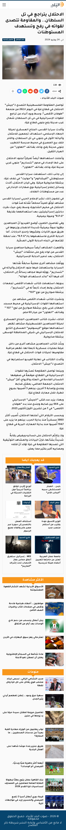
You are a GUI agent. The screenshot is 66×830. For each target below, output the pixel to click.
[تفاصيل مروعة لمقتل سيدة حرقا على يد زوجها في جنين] (54, 718)
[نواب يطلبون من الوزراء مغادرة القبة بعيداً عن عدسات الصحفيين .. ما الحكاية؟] (54, 734)
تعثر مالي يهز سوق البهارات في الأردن (23, 637)
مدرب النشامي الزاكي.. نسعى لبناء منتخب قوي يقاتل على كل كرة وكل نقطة (24, 682)
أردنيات (26, 503)
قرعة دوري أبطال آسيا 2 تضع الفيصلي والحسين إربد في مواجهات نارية (24, 800)
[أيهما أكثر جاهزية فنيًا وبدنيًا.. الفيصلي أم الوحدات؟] (54, 768)
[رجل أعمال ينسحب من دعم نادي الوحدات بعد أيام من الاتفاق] (54, 626)
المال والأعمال (23, 468)
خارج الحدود (54, 468)
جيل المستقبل (52, 538)
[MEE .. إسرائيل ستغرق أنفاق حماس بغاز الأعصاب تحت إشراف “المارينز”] (18, 545)
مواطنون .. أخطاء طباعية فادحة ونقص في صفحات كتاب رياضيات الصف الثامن (25, 607)
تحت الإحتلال (20, 39)
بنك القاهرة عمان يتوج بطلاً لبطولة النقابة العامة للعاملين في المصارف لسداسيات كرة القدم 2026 (24, 783)
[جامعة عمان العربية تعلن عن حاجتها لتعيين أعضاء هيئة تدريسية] (47, 545)
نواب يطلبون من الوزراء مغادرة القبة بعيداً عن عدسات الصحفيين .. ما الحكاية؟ (24, 732)
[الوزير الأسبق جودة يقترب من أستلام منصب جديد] (47, 510)
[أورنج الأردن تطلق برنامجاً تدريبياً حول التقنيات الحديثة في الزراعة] (18, 474)
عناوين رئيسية (8, 39)
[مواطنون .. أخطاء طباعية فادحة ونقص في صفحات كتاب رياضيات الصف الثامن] (54, 609)
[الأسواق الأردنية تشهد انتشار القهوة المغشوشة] (54, 592)
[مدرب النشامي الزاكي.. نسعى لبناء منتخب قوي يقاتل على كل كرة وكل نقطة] (54, 684)
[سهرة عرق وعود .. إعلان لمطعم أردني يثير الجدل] (54, 701)
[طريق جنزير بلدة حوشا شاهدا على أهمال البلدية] (54, 751)
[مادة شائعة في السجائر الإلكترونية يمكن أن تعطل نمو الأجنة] (54, 659)
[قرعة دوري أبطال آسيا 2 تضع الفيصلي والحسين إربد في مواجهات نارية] (54, 802)
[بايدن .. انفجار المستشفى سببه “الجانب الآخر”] (47, 474)
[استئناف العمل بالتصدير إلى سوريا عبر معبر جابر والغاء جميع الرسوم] (18, 510)
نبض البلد (54, 503)
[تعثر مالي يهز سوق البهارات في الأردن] (54, 642)
